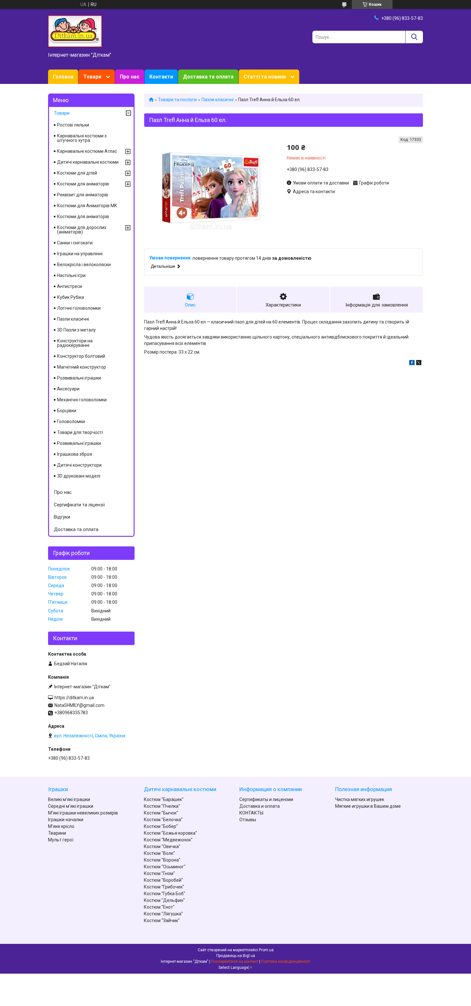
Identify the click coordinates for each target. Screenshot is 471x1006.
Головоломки (71, 421)
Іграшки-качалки (65, 819)
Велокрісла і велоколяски (84, 264)
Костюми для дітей (77, 173)
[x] (418, 363)
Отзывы (247, 819)
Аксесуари (68, 388)
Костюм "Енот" (159, 907)
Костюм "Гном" (159, 873)
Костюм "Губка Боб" (164, 893)
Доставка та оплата (208, 77)
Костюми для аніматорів (83, 183)
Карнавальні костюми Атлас (87, 151)
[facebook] (412, 363)
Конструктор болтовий (81, 356)
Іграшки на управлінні (80, 253)
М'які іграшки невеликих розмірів (83, 812)
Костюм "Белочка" (163, 819)
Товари (92, 77)
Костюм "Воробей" (163, 880)
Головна (63, 77)
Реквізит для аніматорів (82, 194)
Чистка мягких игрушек (359, 799)
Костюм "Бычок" (161, 812)
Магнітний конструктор (81, 367)
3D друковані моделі (78, 475)
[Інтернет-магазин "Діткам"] (75, 30)
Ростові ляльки (73, 124)
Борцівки (66, 410)
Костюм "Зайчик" (162, 920)
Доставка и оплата (259, 806)
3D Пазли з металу (76, 329)
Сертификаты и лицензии (266, 799)
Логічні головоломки (79, 308)
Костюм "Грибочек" (164, 886)
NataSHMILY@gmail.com (79, 705)
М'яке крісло (61, 826)
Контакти (161, 77)
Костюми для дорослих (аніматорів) (81, 229)
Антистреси (69, 286)
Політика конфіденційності (285, 961)
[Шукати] (414, 37)
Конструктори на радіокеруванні (75, 343)
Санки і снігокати (75, 242)
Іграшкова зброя (74, 454)
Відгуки (62, 517)
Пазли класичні (218, 99)
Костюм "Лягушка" (163, 913)
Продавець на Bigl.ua (235, 955)
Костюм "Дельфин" (164, 900)
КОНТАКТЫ (251, 812)
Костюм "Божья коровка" (170, 833)
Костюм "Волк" (159, 853)
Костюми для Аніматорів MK (87, 205)
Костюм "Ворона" (162, 860)
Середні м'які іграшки (70, 806)
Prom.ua (266, 950)
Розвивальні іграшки (79, 377)
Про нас (129, 77)
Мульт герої (60, 839)
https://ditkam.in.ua (74, 697)
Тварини (57, 833)
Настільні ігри (71, 275)
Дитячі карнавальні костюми (88, 162)
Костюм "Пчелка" (162, 806)
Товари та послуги (177, 99)
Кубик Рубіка (70, 297)
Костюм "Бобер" (161, 826)
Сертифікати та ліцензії (79, 505)
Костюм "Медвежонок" (168, 839)
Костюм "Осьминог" (165, 866)
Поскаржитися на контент (234, 961)
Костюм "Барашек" (164, 799)
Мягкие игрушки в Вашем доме (368, 806)
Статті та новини (265, 77)
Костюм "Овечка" (162, 846)
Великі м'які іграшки (69, 799)
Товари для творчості (80, 432)
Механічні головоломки (82, 399)
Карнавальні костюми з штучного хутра (82, 138)
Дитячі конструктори (79, 465)
